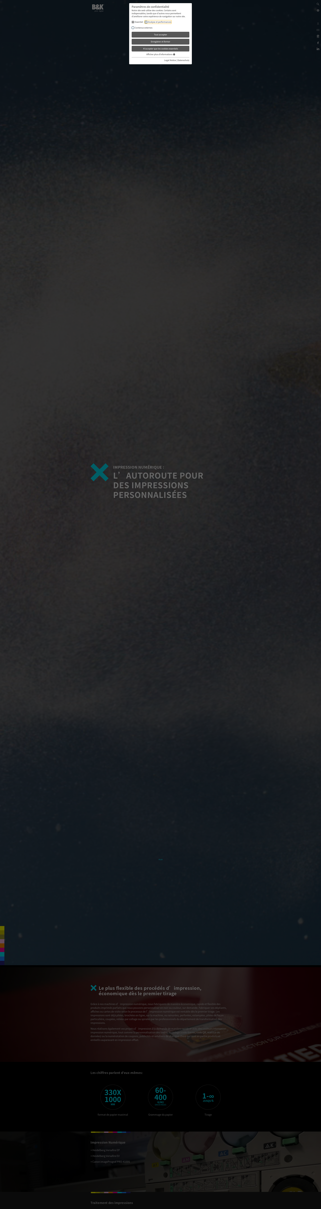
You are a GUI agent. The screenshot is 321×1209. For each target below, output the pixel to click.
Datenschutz (183, 60)
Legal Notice (170, 60)
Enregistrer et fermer (160, 41)
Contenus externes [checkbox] (143, 27)
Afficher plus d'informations (159, 54)
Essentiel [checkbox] (139, 21)
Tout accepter (160, 34)
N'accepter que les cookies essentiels (160, 48)
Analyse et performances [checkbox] (159, 21)
